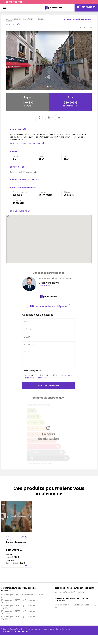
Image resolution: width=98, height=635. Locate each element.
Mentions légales (48, 629)
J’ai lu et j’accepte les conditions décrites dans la (47, 376)
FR (94, 2)
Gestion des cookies (63, 629)
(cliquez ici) (33, 179)
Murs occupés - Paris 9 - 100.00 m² (70, 592)
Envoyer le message (48, 385)
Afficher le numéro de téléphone (48, 306)
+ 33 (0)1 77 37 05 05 (13, 2)
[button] (12, 60)
